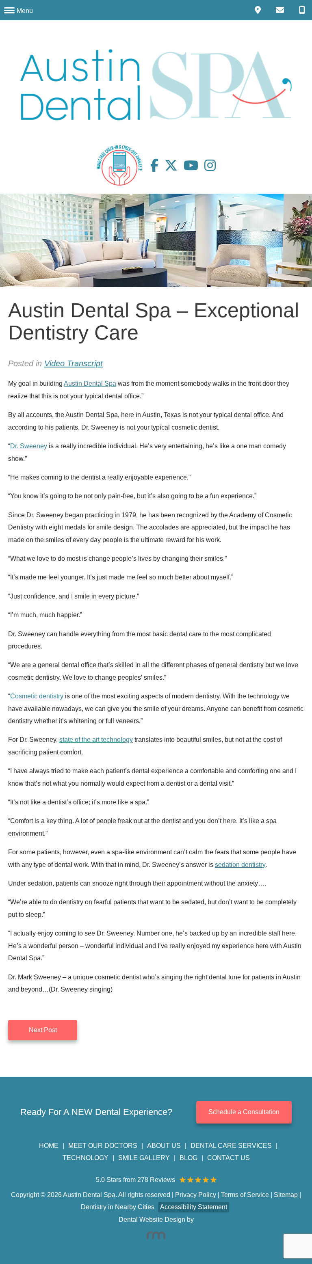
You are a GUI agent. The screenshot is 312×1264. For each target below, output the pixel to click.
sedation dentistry (240, 864)
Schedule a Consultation (244, 1111)
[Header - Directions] (259, 10)
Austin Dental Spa (90, 383)
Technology (85, 1157)
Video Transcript (73, 363)
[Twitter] (174, 165)
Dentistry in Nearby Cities (117, 1207)
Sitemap (286, 1194)
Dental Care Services (231, 1145)
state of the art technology (96, 739)
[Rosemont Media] (156, 1235)
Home (48, 1145)
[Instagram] (210, 165)
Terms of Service (245, 1194)
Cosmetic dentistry (36, 696)
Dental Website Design (152, 1219)
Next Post (43, 1029)
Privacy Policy (195, 1194)
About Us (164, 1145)
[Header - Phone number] (303, 10)
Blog (188, 1157)
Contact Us (228, 1157)
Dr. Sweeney (28, 446)
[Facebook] (157, 165)
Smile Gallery (144, 1157)
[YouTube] (194, 165)
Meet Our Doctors (102, 1145)
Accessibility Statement (193, 1207)
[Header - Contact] (281, 10)
